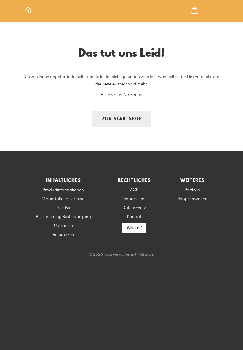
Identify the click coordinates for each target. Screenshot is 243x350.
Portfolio (192, 190)
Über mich (63, 226)
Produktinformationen (63, 190)
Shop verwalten (192, 199)
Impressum (134, 199)
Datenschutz (134, 208)
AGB (134, 190)
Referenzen (63, 235)
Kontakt (134, 217)
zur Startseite (122, 119)
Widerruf (134, 228)
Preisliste (63, 208)
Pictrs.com (145, 255)
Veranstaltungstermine (63, 199)
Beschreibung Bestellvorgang (63, 217)
